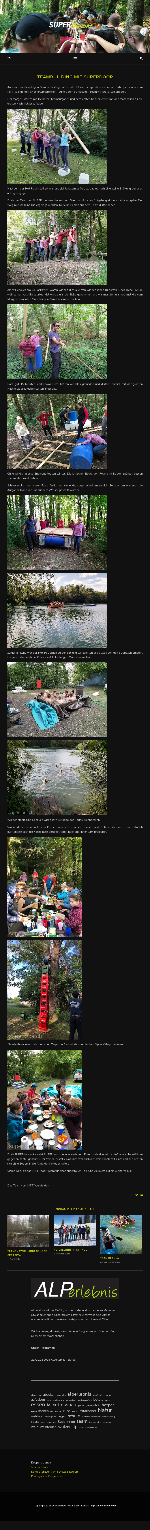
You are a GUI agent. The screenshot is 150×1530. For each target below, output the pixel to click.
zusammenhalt (91, 1427)
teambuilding (95, 1422)
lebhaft (75, 1411)
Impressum (97, 1505)
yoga (81, 1427)
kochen (43, 1411)
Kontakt (85, 1505)
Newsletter (110, 1505)
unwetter (107, 1422)
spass (35, 1421)
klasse (34, 1411)
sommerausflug (108, 1416)
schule (74, 1416)
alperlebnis (79, 1394)
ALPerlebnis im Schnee (70, 1249)
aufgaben (38, 1399)
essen (38, 1404)
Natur (105, 1410)
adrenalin (61, 1395)
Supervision (66, 1421)
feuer (51, 1405)
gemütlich (93, 1405)
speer (43, 1422)
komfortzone (55, 1411)
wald (34, 1427)
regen (62, 1416)
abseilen (49, 1394)
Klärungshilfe (39, 1476)
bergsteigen (71, 1400)
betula (98, 1399)
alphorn (98, 1394)
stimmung (51, 1422)
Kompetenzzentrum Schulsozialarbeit (54, 1472)
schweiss (86, 1416)
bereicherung (58, 1400)
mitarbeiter (88, 1411)
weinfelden (48, 1427)
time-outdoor (39, 1467)
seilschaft (95, 1416)
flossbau (67, 1404)
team (82, 1421)
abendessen (36, 1395)
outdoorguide (50, 1416)
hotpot (108, 1405)
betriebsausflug (85, 1400)
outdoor (37, 1416)
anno (108, 1395)
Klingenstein (55, 1476)
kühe (66, 1411)
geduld (81, 1405)
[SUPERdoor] (75, 22)
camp (107, 1400)
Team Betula (109, 1258)
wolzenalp (67, 1426)
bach (48, 1400)
